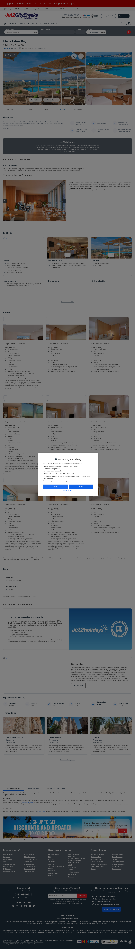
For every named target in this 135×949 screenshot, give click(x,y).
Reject (55, 486)
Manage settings (67, 490)
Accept (81, 486)
